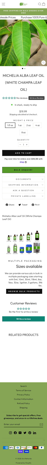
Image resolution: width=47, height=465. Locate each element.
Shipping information (24, 185)
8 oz (24, 132)
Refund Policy (23, 403)
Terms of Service (23, 390)
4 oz (38, 125)
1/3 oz (10, 125)
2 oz (29, 125)
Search (23, 386)
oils (31, 273)
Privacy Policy (23, 394)
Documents (23, 179)
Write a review (23, 319)
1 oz (20, 125)
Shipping (13, 114)
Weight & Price (23, 120)
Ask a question (23, 190)
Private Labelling (23, 196)
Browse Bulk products (24, 291)
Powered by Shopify (23, 463)
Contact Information (23, 399)
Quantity (23, 140)
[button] (9, 98)
